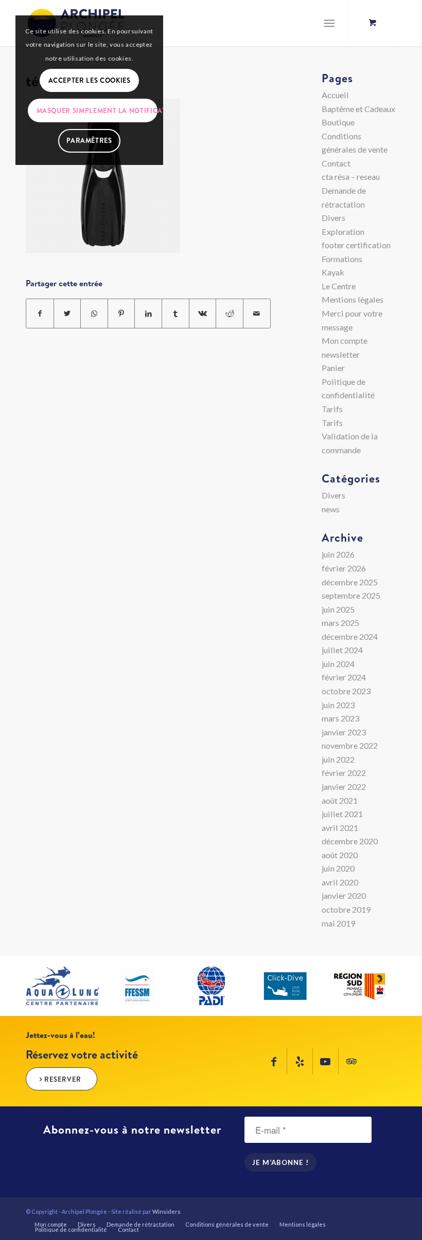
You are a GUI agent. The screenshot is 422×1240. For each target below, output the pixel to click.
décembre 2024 (350, 636)
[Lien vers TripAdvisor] (351, 1061)
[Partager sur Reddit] (229, 313)
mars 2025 (340, 622)
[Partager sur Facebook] (40, 313)
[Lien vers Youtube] (325, 1061)
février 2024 (344, 677)
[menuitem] (50, 1224)
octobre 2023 (346, 691)
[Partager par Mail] (256, 313)
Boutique (338, 122)
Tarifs (332, 409)
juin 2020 (338, 868)
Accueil (335, 95)
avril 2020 (340, 882)
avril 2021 (340, 827)
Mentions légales (352, 299)
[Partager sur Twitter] (67, 313)
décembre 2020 (350, 841)
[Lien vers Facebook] (274, 1061)
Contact (336, 163)
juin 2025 (338, 609)
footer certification (356, 245)
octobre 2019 (346, 909)
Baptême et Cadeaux (358, 109)
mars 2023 (340, 718)
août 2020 (340, 855)
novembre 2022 (350, 745)
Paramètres (89, 140)
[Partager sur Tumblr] (175, 313)
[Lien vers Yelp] (299, 1061)
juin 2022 (338, 759)
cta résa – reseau (351, 176)
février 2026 (344, 568)
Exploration (343, 231)
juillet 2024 (342, 650)
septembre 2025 (351, 595)
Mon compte (344, 340)
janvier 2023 (344, 732)
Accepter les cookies (89, 80)
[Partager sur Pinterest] (121, 313)
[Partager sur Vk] (202, 313)
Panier (333, 368)
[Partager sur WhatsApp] (94, 313)
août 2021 (340, 800)
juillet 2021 (342, 814)
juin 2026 (338, 554)
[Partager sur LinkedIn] (148, 313)
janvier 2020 (344, 895)
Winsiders (166, 1211)
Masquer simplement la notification (97, 110)
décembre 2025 (350, 582)
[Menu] (329, 23)
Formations (342, 259)
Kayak (333, 272)
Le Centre (339, 286)
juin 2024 (338, 664)
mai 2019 (338, 923)
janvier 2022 (344, 786)
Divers (333, 218)
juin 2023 (338, 705)
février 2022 (344, 773)
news (331, 509)
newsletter (341, 354)
